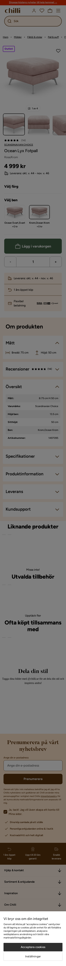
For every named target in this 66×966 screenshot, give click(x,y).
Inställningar (33, 956)
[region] (33, 938)
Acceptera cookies (33, 947)
